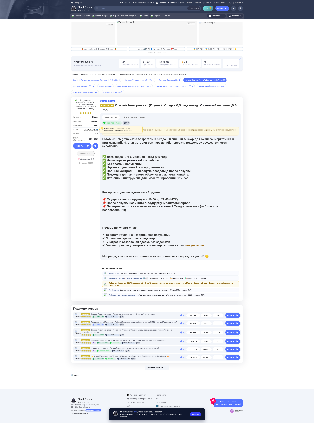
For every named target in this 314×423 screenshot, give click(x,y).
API (128, 406)
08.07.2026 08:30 (113, 335)
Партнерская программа (140, 398)
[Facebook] (234, 62)
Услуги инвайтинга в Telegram (211, 86)
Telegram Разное (83, 86)
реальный (134, 160)
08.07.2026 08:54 (113, 317)
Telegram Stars (105, 86)
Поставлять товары (135, 117)
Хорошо (195, 414)
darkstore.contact (93, 410)
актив (133, 174)
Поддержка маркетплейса (169, 406)
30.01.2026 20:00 (129, 343)
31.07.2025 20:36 (119, 351)
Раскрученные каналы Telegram (134, 86)
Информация (111, 117)
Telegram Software (113, 92)
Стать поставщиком (135, 402)
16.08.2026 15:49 (125, 359)
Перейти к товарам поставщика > (88, 65)
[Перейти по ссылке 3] (157, 33)
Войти (220, 8)
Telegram (78, 3)
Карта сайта (161, 395)
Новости (162, 2)
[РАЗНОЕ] (231, 62)
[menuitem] (80, 16)
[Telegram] (227, 62)
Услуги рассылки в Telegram (85, 92)
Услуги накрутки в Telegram (174, 86)
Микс (112, 101)
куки (135, 412)
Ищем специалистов (139, 395)
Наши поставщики (176, 2)
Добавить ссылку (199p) (157, 53)
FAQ (157, 398)
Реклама (110, 24)
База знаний (161, 402)
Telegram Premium (169, 80)
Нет (104, 101)
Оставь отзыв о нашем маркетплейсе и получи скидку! (228, 403)
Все (74, 80)
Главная (74, 75)
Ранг (208, 8)
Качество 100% (99, 317)
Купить (79, 145)
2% (127, 123)
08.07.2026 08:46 (113, 324)
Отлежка (207, 105)
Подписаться (84, 153)
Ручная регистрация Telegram (100, 80)
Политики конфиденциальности (79, 413)
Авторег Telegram (139, 80)
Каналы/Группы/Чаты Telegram (103, 75)
